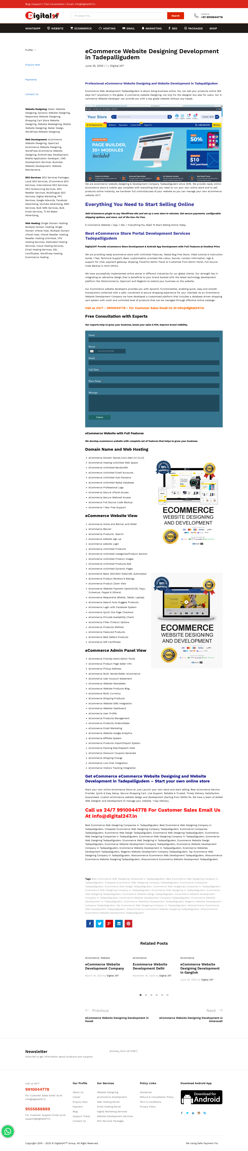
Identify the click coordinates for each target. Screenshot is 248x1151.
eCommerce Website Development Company (104, 966)
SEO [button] (174, 28)
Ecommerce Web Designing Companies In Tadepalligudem (186, 886)
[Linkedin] (193, 1113)
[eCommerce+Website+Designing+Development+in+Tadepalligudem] (99, 923)
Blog (27, 4)
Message (93, 392)
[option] (106, 967)
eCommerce (92, 957)
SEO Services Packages (110, 1121)
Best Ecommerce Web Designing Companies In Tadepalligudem (128, 878)
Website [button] (57, 28)
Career (76, 1097)
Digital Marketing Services (112, 1111)
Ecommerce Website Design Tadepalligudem (148, 894)
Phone (92, 346)
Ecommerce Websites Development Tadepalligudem (154, 901)
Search (176, 15)
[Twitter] (187, 1113)
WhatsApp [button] (32, 28)
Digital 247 (117, 65)
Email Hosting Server (109, 1106)
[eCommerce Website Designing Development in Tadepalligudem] (90, 923)
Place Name (95, 381)
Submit (99, 417)
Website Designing (107, 1092)
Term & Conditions (150, 1102)
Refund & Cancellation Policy (157, 1097)
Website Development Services (115, 1116)
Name (92, 335)
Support (37, 4)
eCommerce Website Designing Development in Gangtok (200, 968)
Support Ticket (81, 1116)
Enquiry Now (32, 64)
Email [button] (131, 28)
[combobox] (93, 351)
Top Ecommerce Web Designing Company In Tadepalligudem (151, 905)
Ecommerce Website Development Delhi (150, 966)
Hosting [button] (109, 28)
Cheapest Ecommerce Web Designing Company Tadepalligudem (141, 882)
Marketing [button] (154, 28)
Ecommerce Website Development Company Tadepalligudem (154, 897)
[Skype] (205, 1113)
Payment (78, 1106)
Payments (31, 79)
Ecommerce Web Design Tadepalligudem (128, 886)
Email (92, 358)
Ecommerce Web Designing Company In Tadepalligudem (117, 890)
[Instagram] (199, 1113)
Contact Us (31, 94)
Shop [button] (213, 28)
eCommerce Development (112, 1097)
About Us (78, 1092)
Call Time (94, 369)
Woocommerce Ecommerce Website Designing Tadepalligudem (163, 909)
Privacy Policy (148, 1106)
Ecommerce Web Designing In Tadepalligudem (178, 890)
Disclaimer (146, 1092)
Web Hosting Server (108, 1102)
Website (105, 957)
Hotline (205, 14)
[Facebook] (182, 1113)
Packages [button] (195, 28)
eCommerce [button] (83, 28)
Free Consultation (54, 4)
